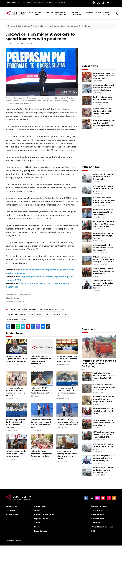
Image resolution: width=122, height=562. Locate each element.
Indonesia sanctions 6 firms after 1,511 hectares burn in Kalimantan (104, 200)
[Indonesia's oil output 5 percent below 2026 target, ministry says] (87, 88)
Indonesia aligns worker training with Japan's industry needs (16, 453)
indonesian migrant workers (24, 310)
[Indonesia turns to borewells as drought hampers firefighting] (99, 347)
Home (30, 12)
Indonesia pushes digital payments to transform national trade (104, 75)
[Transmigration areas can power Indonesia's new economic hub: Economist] (87, 284)
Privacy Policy (97, 514)
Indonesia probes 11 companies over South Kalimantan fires (103, 247)
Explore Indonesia (76, 13)
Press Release (107, 13)
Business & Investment (60, 13)
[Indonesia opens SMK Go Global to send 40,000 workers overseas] (16, 410)
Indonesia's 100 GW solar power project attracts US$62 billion (104, 212)
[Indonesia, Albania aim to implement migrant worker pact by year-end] (42, 410)
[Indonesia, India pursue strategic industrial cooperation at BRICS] (87, 400)
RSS (93, 531)
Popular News (38, 2)
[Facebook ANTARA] (94, 2)
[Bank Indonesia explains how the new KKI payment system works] (87, 124)
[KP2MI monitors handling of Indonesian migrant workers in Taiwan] (67, 441)
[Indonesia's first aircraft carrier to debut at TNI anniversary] (87, 189)
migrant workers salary (52, 310)
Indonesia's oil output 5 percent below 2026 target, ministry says (103, 87)
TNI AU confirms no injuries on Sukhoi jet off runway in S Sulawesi (104, 259)
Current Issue (39, 13)
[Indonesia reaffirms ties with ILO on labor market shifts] (87, 412)
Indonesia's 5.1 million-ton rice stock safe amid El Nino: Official (104, 387)
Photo (98, 12)
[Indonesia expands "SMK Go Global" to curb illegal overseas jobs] (67, 378)
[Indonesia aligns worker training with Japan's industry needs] (16, 441)
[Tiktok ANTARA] (94, 4)
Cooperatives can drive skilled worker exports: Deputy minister (66, 358)
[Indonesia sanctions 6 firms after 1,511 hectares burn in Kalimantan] (87, 201)
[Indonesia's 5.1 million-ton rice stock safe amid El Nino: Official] (87, 388)
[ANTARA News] (16, 13)
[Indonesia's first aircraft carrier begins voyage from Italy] (87, 237)
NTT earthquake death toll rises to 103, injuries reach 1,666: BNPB (103, 223)
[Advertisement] (100, 47)
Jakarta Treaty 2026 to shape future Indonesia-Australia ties (104, 271)
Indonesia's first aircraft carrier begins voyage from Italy (103, 235)
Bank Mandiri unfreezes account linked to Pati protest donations (103, 99)
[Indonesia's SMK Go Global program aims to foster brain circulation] (42, 378)
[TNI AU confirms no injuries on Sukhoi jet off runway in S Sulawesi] (87, 260)
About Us (95, 523)
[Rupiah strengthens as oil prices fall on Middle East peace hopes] (87, 112)
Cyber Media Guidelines (102, 527)
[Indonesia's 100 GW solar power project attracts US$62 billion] (87, 213)
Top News (49, 2)
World (49, 12)
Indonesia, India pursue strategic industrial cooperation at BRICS (103, 399)
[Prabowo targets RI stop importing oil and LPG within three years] (87, 459)
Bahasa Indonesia (13, 2)
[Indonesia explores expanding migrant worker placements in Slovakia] (16, 378)
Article (89, 12)
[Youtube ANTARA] (108, 2)
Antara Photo (60, 2)
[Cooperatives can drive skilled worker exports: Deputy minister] (67, 346)
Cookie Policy (97, 519)
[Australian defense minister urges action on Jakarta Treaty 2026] (87, 376)
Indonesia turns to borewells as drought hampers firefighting (99, 363)
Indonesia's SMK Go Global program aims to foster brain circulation (41, 390)
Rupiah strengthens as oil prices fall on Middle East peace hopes (103, 111)
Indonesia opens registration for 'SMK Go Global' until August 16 (16, 358)
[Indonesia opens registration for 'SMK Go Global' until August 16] (16, 346)
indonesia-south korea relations (52, 315)
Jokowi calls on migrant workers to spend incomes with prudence (61, 26)
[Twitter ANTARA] (98, 2)
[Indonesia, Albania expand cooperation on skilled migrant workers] (67, 410)
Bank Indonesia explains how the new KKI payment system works (104, 123)
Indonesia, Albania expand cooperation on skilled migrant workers (67, 422)
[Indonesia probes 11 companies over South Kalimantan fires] (87, 248)
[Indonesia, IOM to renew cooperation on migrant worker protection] (42, 346)
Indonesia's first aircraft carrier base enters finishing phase (103, 176)
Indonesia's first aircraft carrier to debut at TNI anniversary (103, 188)
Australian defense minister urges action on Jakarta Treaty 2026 (104, 375)
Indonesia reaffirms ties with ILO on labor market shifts (104, 410)
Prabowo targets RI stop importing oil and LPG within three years (104, 458)
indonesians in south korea (20, 315)
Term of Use (97, 510)
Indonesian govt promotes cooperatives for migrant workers (41, 453)
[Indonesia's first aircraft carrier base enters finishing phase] (87, 177)
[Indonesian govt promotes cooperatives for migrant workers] (42, 441)
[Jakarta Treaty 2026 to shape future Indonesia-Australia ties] (87, 272)
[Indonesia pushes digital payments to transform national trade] (87, 77)
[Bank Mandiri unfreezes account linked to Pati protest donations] (87, 100)
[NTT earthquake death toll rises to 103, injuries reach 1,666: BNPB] (87, 225)
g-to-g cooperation (16, 320)
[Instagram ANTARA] (103, 2)
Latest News (26, 2)
